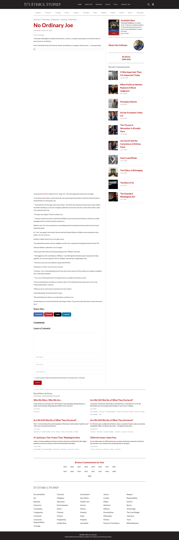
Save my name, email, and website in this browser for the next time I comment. (60, 378)
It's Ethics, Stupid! (42, 4)
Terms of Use (97, 537)
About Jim (73, 537)
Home (67, 537)
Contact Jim (88, 537)
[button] (149, 4)
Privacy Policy (107, 537)
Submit (37, 382)
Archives (80, 537)
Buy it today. (125, 33)
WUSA (45, 194)
